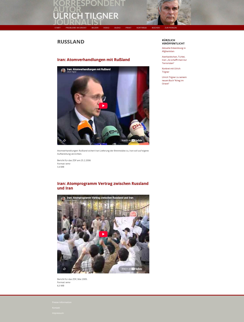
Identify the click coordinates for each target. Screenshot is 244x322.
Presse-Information (61, 302)
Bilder (95, 27)
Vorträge (141, 27)
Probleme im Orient (76, 27)
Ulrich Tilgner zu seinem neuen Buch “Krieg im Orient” (174, 80)
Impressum (58, 313)
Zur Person (171, 27)
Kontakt (56, 307)
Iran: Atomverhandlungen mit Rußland (93, 59)
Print (128, 27)
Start (58, 27)
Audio (117, 27)
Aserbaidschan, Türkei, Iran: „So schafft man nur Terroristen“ (174, 60)
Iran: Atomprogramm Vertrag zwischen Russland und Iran (103, 186)
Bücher (156, 27)
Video (106, 27)
